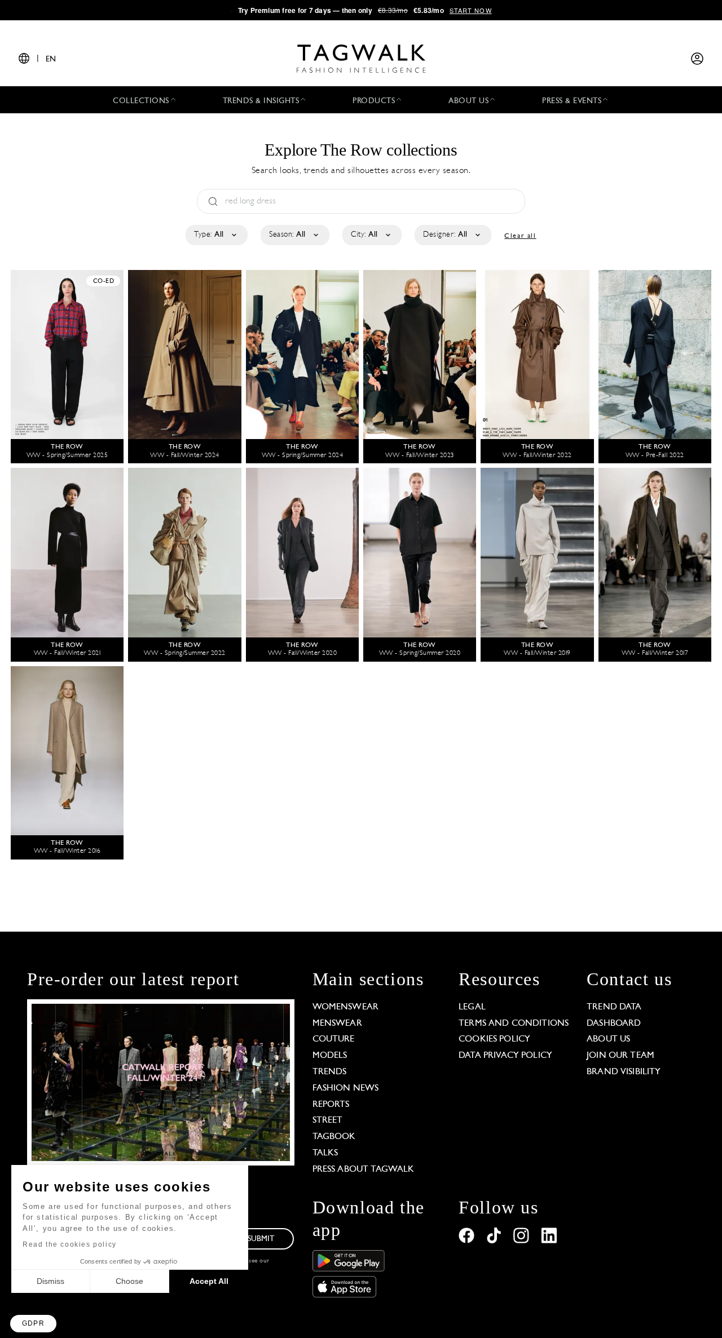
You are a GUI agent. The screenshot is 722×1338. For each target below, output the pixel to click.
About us (608, 1039)
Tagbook (334, 1136)
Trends (329, 1071)
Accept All (209, 1281)
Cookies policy (494, 1039)
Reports (331, 1104)
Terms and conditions (514, 1023)
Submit (261, 1239)
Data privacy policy (505, 1055)
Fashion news (345, 1088)
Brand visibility (624, 1071)
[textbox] (215, 235)
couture (333, 1039)
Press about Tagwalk (363, 1169)
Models (329, 1055)
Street (327, 1120)
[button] (33, 1323)
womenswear (345, 1007)
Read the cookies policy (70, 1244)
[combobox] (215, 235)
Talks (325, 1153)
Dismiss (50, 1281)
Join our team (620, 1055)
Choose (129, 1281)
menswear (337, 1023)
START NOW (471, 10)
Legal (472, 1007)
